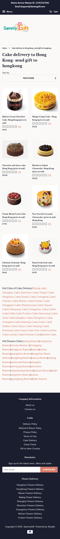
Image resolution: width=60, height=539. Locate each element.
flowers (35, 349)
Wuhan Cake (26, 301)
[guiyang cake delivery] (32, 326)
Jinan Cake (8, 318)
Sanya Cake (24, 326)
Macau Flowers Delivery (30, 493)
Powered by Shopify (45, 527)
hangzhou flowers (20, 374)
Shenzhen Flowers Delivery (30, 505)
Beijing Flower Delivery (30, 497)
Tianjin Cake (46, 292)
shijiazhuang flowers (22, 370)
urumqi (13, 334)
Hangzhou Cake (11, 296)
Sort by (5, 72)
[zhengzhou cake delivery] (32, 318)
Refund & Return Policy (30, 428)
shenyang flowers (20, 366)
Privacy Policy (30, 432)
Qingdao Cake (23, 318)
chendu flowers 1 (20, 345)
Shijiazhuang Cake (31, 305)
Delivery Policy (30, 424)
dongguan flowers (20, 349)
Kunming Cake (10, 330)
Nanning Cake (29, 322)
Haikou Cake (9, 326)
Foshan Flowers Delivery (30, 518)
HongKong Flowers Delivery (30, 489)
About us (30, 405)
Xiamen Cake (48, 334)
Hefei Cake (15, 313)
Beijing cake (39, 288)
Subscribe (49, 469)
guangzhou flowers (21, 353)
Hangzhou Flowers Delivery (30, 485)
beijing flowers (31, 341)
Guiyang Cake (40, 326)
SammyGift (29, 527)
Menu (9, 11)
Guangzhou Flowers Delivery (30, 509)
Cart (55, 11)
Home (4, 48)
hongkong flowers (21, 358)
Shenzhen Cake (29, 292)
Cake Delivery (30, 440)
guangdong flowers (21, 379)
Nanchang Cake (48, 313)
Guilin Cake (44, 322)
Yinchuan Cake (32, 334)
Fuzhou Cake (30, 313)
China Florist (30, 444)
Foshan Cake (41, 301)
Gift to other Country (30, 448)
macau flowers (39, 358)
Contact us (30, 409)
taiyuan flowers (42, 370)
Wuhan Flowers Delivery (30, 514)
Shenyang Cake (18, 309)
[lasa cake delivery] (19, 330)
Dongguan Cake (11, 305)
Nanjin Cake (28, 296)
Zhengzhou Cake (42, 318)
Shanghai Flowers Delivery (30, 501)
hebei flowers (39, 379)
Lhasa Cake (26, 330)
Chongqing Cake (45, 296)
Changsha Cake (11, 322)
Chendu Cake (10, 301)
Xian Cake (40, 330)
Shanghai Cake (10, 292)
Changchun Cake (38, 309)
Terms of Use (30, 436)
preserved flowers (20, 362)
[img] (9, 127)
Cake (20, 334)
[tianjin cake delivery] (39, 292)
